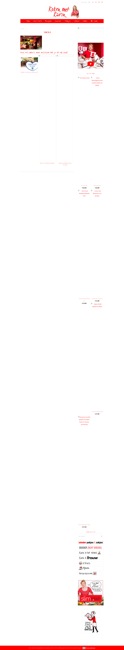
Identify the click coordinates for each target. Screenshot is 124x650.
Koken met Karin (62, 12)
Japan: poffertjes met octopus (65, 164)
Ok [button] (84, 648)
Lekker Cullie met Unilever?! (29, 72)
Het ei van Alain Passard (47, 163)
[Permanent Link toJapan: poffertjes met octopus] (65, 56)
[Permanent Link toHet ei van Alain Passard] (47, 56)
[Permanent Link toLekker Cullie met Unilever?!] (29, 70)
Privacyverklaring (90, 648)
